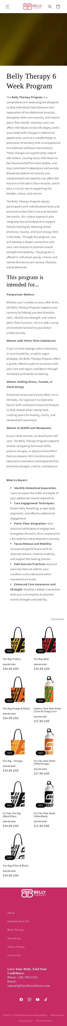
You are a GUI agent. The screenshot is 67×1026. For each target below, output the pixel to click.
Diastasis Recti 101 (18, 921)
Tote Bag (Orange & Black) (16, 708)
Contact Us (14, 955)
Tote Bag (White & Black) (15, 865)
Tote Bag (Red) (41, 659)
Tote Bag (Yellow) (12, 659)
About (11, 913)
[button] (7, 6)
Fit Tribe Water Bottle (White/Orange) (44, 762)
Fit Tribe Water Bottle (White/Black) (44, 815)
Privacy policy (26, 1020)
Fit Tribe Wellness (19, 1015)
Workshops (14, 938)
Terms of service (44, 1020)
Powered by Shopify (37, 1015)
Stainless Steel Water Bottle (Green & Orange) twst (47, 710)
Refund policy (57, 1015)
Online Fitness (16, 946)
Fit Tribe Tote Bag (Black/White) (12, 815)
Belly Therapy (15, 929)
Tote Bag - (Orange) (13, 761)
